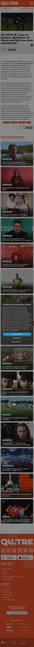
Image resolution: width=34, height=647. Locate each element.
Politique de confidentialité (12, 330)
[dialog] (17, 323)
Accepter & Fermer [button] (17, 334)
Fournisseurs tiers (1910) (12, 318)
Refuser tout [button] (17, 338)
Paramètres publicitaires (14, 327)
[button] (17, 342)
